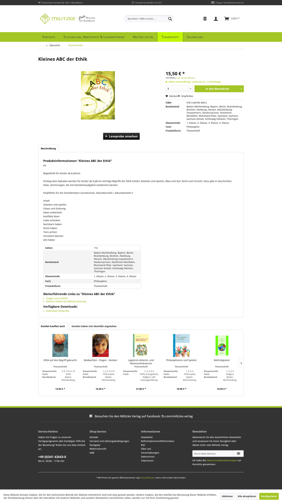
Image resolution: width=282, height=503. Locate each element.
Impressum (147, 460)
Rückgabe (95, 445)
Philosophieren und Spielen (181, 360)
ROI (143, 445)
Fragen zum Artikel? (57, 298)
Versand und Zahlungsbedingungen (109, 441)
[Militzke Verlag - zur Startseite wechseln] (67, 18)
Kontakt (94, 437)
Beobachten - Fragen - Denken (100, 360)
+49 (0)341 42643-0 (52, 457)
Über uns (146, 448)
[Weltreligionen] (222, 345)
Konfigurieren (269, 496)
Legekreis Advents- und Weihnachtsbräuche (141, 362)
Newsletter (147, 437)
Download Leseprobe (57, 310)
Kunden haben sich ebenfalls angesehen (94, 326)
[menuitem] (148, 19)
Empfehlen (187, 96)
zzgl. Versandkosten (185, 77)
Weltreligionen (222, 360)
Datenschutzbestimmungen (222, 460)
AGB (92, 452)
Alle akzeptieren (247, 496)
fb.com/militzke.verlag (144, 416)
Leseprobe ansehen (123, 136)
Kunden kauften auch (53, 326)
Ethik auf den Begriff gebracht (60, 360)
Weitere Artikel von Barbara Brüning (66, 301)
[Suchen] (170, 19)
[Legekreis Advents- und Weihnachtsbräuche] (141, 345)
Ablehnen (227, 496)
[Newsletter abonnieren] (238, 453)
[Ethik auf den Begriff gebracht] (60, 345)
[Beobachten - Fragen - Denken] (100, 345)
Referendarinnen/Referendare (157, 441)
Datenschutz (148, 456)
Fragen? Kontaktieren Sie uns (230, 2)
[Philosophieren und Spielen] (181, 345)
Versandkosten (148, 477)
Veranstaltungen (150, 452)
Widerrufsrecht (98, 448)
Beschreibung (48, 148)
